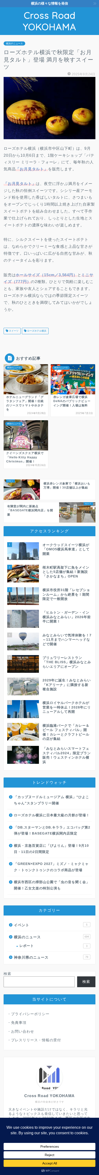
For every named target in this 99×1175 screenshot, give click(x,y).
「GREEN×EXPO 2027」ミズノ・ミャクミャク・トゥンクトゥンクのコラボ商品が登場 (51, 867)
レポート (53, 946)
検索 (7, 974)
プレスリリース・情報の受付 (36, 1040)
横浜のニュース (14, 43)
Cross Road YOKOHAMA (49, 21)
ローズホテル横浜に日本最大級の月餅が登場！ (52, 815)
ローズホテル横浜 (36, 331)
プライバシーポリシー (30, 1014)
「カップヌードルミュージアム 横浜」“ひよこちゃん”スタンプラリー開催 (51, 800)
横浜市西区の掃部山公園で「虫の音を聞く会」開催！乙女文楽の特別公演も (52, 885)
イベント (50, 925)
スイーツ (13, 331)
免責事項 (18, 1022)
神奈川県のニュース (51, 957)
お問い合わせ (22, 1031)
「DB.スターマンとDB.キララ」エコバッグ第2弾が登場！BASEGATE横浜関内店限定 (52, 830)
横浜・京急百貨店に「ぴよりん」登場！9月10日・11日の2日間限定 (51, 849)
